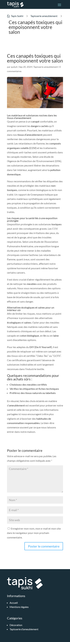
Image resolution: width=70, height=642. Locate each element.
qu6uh (14, 66)
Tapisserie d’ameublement (24, 629)
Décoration (16, 624)
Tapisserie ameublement (43, 15)
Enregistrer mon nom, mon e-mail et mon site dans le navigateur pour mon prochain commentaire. (34, 533)
